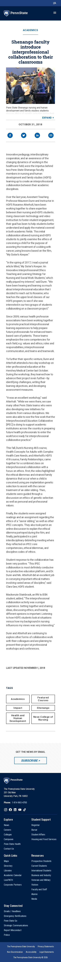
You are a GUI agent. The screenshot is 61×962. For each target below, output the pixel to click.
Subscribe (29, 760)
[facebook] (10, 136)
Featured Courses (43, 699)
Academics (30, 30)
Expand (47, 117)
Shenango (43, 707)
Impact (17, 707)
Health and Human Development (18, 718)
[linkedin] (37, 136)
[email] (51, 136)
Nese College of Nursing (43, 718)
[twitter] (23, 136)
